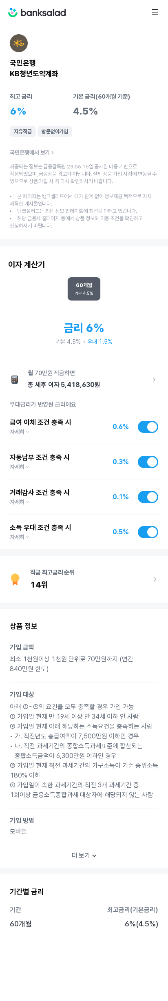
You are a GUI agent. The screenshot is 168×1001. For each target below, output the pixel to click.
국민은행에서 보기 (30, 152)
